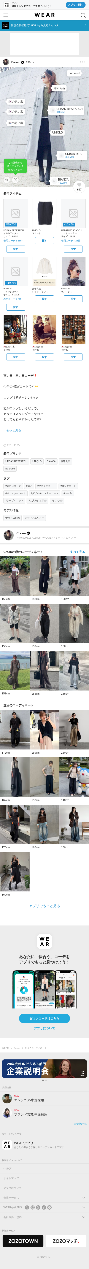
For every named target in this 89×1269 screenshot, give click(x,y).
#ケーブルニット (14, 500)
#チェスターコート (15, 493)
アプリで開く (75, 4)
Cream (17, 1048)
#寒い (29, 486)
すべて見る (77, 552)
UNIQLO (37, 461)
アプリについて (44, 1028)
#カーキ (68, 493)
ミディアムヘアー (34, 517)
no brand (10, 468)
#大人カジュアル (37, 500)
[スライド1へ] (43, 1080)
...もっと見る (12, 430)
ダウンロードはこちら (44, 1018)
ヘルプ (7, 1168)
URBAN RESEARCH (16, 461)
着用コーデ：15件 (13, 240)
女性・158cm (12, 517)
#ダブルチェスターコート (44, 493)
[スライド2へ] (46, 1080)
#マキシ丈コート (46, 486)
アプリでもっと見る (44, 906)
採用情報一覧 (80, 1123)
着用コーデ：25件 (70, 240)
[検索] (83, 15)
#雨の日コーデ (13, 486)
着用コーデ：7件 (12, 299)
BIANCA (51, 461)
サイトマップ (11, 1178)
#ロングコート (68, 486)
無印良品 (65, 461)
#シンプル (57, 500)
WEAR (5, 1048)
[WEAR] (44, 15)
